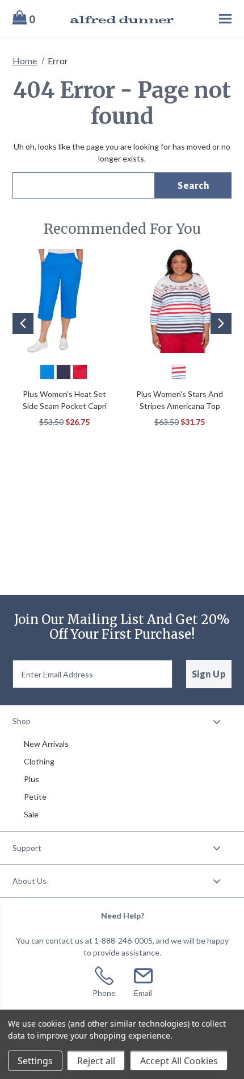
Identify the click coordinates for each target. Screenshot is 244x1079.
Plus (31, 779)
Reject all (96, 1061)
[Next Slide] (221, 323)
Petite (35, 796)
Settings (35, 1061)
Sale (31, 814)
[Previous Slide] (22, 323)
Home (24, 60)
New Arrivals (46, 744)
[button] (19, 341)
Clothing (39, 761)
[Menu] (209, 18)
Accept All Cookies (179, 1061)
